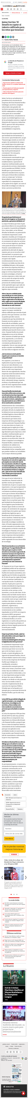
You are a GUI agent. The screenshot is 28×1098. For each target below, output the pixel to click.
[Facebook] (14, 9)
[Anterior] (2, 877)
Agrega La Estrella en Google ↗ (14, 73)
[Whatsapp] (8, 37)
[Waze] (26, 1058)
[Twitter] (3, 37)
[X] (11, 9)
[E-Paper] (24, 2)
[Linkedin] (11, 37)
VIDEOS (14, 854)
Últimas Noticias (16, 12)
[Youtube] (20, 9)
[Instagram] (17, 9)
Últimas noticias (14, 933)
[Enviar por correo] (13, 37)
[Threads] (8, 9)
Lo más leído (14, 900)
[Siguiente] (26, 877)
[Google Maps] (22, 1058)
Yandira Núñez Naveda (11, 40)
